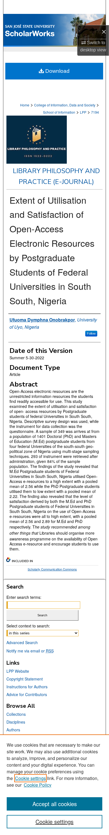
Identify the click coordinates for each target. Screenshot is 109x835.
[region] (54, 784)
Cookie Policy (37, 785)
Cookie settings (30, 778)
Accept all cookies (54, 804)
